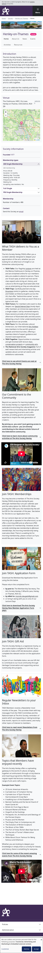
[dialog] (21, 945)
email (21, 211)
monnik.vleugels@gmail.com (26, 596)
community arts (31, 344)
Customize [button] (5, 949)
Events (32, 39)
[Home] (5, 10)
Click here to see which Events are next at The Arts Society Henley (19, 362)
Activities (7, 45)
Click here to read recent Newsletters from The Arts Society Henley (19, 728)
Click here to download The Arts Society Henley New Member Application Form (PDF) (18, 608)
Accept (36, 949)
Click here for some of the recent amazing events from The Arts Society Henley (19, 854)
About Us (15, 39)
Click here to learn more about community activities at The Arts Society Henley (20, 437)
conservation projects (14, 344)
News (25, 39)
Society (10, 18)
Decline (26, 949)
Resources (18, 45)
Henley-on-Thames (21, 18)
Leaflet (37, 140)
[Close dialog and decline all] (41, 938)
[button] (38, 11)
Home (4, 18)
